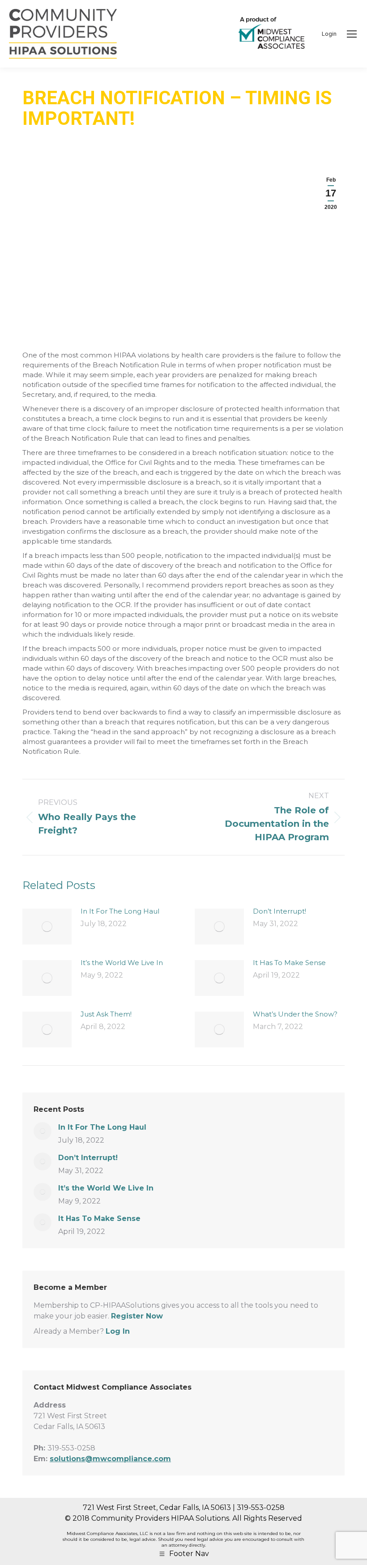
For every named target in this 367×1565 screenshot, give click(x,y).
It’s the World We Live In (122, 962)
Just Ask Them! (106, 1014)
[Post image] (47, 926)
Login (329, 33)
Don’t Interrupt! (279, 911)
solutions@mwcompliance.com (110, 1458)
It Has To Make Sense (289, 962)
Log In (118, 1331)
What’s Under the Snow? (295, 1014)
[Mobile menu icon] (352, 34)
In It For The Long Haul (120, 911)
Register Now (137, 1316)
